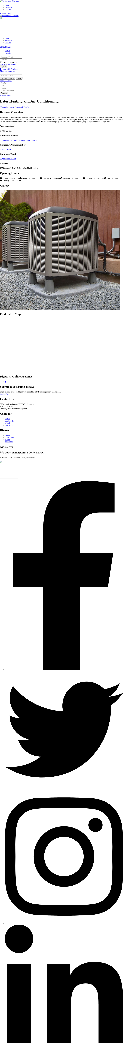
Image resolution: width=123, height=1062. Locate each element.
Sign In (7, 51)
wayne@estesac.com (8, 159)
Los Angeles (9, 421)
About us (8, 7)
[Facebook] (5, 382)
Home (7, 5)
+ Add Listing (5, 13)
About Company (6, 107)
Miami (7, 423)
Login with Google (9, 71)
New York (9, 425)
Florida (7, 419)
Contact (8, 9)
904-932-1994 (5, 149)
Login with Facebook (9, 69)
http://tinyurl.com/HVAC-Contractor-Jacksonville (18, 140)
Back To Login (6, 81)
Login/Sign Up (5, 47)
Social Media (24, 107)
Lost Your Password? (8, 64)
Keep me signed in (9, 62)
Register (8, 53)
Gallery (16, 107)
